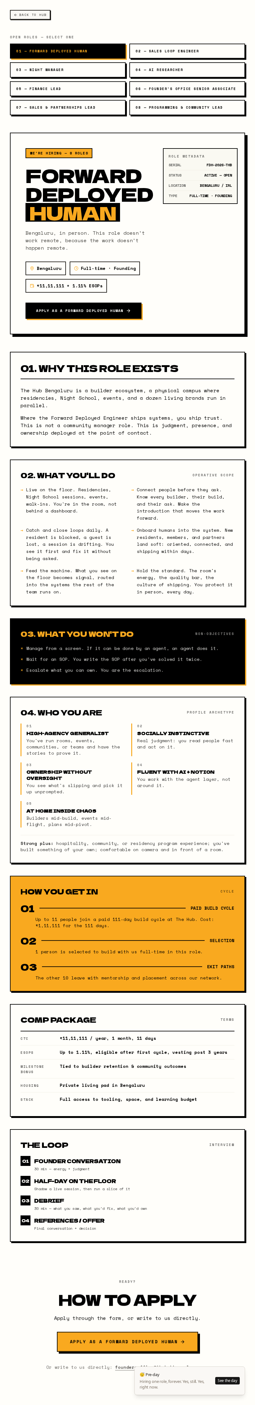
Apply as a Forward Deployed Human (79, 310)
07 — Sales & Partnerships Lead (55, 107)
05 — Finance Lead (38, 88)
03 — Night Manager (40, 69)
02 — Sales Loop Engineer (167, 51)
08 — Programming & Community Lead (179, 107)
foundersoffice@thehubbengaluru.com (162, 1367)
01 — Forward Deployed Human (52, 51)
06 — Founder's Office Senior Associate (186, 88)
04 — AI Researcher (159, 69)
